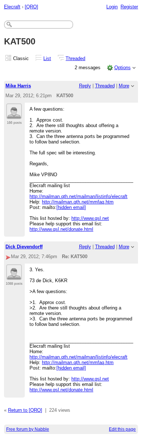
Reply (85, 85)
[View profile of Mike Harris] (14, 115)
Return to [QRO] (25, 410)
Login (112, 6)
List (47, 58)
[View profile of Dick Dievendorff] (14, 275)
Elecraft (12, 6)
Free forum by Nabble (27, 429)
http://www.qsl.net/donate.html (61, 229)
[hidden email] (71, 207)
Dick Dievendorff (24, 246)
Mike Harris (18, 85)
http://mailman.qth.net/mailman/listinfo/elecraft (78, 196)
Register (129, 6)
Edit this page (122, 429)
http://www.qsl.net (90, 218)
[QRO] (31, 6)
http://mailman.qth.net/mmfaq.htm (78, 202)
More (124, 85)
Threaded (75, 58)
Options (122, 67)
